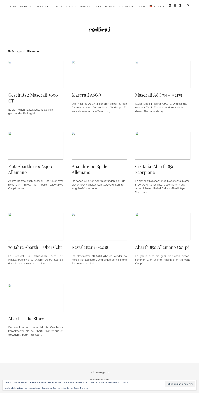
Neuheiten (25, 6)
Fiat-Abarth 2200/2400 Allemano (35, 145)
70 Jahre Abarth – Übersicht (35, 226)
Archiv (108, 6)
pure (98, 6)
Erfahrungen (42, 6)
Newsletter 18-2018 (99, 226)
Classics (71, 6)
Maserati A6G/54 (99, 74)
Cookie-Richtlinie (81, 388)
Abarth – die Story (35, 298)
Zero (56, 6)
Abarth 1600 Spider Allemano (99, 145)
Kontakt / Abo (126, 6)
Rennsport (85, 6)
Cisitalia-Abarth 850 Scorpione (162, 145)
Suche (142, 6)
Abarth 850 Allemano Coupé (162, 226)
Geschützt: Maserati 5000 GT (35, 74)
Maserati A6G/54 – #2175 (162, 74)
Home (13, 6)
